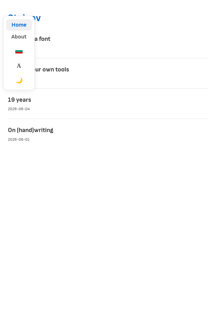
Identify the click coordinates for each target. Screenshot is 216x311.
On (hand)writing (30, 130)
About (19, 36)
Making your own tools (38, 69)
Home (19, 24)
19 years (19, 100)
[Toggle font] (19, 65)
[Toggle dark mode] (19, 80)
